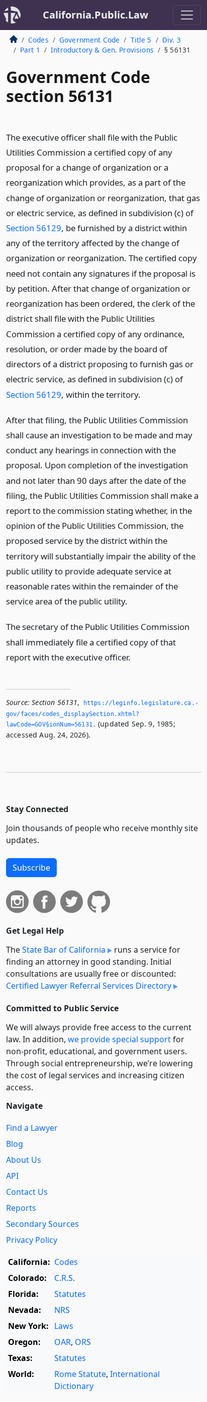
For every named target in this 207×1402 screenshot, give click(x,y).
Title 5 (141, 40)
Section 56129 (33, 228)
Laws (63, 1325)
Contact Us (27, 1191)
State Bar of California (64, 949)
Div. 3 (171, 40)
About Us (23, 1159)
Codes (38, 40)
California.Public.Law (95, 15)
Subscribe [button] (31, 867)
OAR (62, 1341)
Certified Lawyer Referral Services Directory (88, 985)
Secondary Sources (42, 1223)
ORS (83, 1341)
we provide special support (119, 1039)
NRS (62, 1309)
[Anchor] (146, 394)
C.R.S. (64, 1277)
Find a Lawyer (32, 1127)
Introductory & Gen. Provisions (102, 50)
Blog (14, 1143)
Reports (21, 1207)
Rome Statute (80, 1373)
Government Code (89, 40)
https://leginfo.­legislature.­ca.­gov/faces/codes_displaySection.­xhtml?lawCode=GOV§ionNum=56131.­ (102, 713)
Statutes (70, 1293)
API (12, 1175)
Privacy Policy (31, 1239)
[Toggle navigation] (187, 15)
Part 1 (30, 50)
